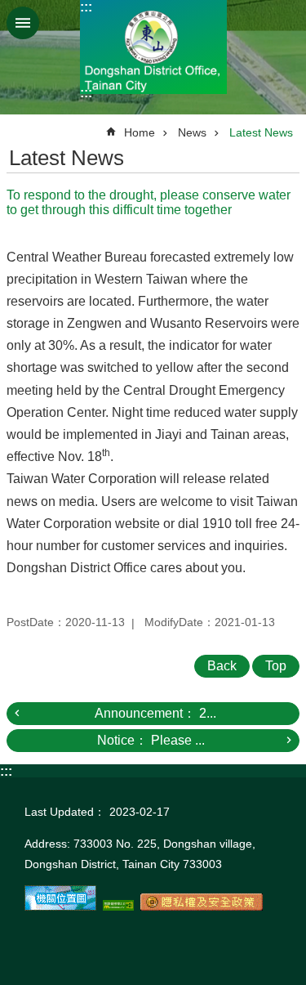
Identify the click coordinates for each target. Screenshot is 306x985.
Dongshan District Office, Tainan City (153, 47)
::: (86, 7)
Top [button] (275, 666)
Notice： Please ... (151, 740)
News (192, 132)
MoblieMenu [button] (23, 23)
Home (139, 132)
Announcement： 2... (155, 713)
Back (222, 666)
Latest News (261, 132)
